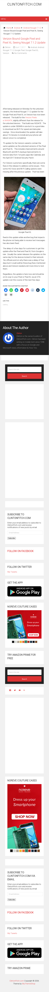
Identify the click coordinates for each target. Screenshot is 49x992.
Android (17, 28)
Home (9, 28)
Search (24, 376)
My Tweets (12, 572)
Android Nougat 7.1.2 (32, 28)
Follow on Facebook (20, 551)
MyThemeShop (28, 983)
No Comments (20, 53)
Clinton (7, 47)
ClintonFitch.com (24, 4)
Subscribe (11, 538)
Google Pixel (19, 50)
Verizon (6, 53)
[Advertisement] (25, 12)
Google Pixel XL (31, 50)
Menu (3, 19)
